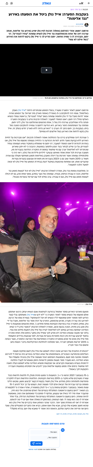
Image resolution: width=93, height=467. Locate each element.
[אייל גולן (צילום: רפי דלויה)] (46, 244)
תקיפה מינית (77, 414)
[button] (81, 3)
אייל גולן (21, 110)
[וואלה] (46, 3)
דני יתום (59, 414)
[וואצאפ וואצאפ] (11, 3)
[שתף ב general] (7, 3)
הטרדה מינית (67, 414)
